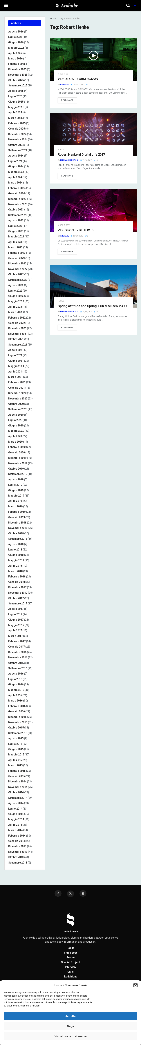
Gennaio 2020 (16, 452)
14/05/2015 (87, 312)
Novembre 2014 (17, 787)
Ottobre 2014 (16, 792)
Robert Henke (72, 18)
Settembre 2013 (17, 862)
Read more (67, 100)
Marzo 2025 (15, 118)
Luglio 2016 (15, 679)
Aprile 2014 (15, 824)
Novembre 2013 (17, 851)
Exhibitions (70, 976)
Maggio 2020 (16, 430)
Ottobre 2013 (16, 857)
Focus (61, 149)
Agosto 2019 (16, 479)
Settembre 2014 (17, 797)
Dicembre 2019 (17, 457)
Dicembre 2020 (17, 393)
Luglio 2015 (15, 743)
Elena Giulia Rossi (69, 160)
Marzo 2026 (15, 58)
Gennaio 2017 (16, 646)
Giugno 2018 (16, 554)
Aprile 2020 (15, 436)
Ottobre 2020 (16, 403)
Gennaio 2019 (16, 517)
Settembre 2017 (17, 603)
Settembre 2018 (17, 538)
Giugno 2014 (16, 814)
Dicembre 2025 (17, 69)
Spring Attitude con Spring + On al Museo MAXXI (93, 306)
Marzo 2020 (15, 441)
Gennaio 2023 (16, 258)
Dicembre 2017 (17, 587)
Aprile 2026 (15, 53)
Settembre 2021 (17, 344)
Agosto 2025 (16, 90)
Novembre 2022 (17, 269)
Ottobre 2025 (16, 80)
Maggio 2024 (16, 171)
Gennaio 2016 (16, 711)
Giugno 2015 (16, 749)
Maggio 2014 (16, 819)
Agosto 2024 (16, 155)
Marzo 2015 (15, 765)
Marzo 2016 (15, 700)
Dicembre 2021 (17, 328)
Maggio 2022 (16, 301)
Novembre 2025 (17, 74)
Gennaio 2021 (16, 387)
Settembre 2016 (17, 668)
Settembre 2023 (17, 215)
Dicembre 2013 (17, 846)
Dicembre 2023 (17, 198)
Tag (61, 18)
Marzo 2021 (15, 376)
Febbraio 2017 (17, 641)
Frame (71, 957)
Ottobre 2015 (16, 727)
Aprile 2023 (15, 242)
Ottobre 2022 (16, 274)
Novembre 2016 (17, 657)
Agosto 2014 (16, 803)
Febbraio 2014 (17, 835)
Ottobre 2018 (16, 533)
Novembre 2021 (17, 333)
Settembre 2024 (17, 150)
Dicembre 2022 (17, 263)
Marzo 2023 (15, 247)
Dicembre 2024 (17, 134)
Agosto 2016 (16, 673)
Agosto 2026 (16, 31)
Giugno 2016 (16, 684)
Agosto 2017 (16, 608)
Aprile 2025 (15, 112)
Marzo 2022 (15, 312)
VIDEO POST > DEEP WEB (75, 230)
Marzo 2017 (15, 636)
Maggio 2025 (16, 107)
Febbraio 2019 (17, 511)
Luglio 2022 (15, 290)
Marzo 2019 (15, 506)
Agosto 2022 (16, 285)
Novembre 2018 (17, 527)
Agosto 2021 (16, 349)
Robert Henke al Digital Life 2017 (81, 154)
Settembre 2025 (17, 85)
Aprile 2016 (15, 695)
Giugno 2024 (16, 166)
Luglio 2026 (15, 36)
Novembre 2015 (17, 722)
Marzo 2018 (15, 571)
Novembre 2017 (17, 592)
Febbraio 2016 (17, 706)
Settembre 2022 (17, 279)
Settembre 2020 (17, 409)
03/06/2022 (77, 84)
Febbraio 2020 (17, 447)
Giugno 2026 (16, 42)
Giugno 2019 (16, 490)
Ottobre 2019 (16, 468)
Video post (64, 74)
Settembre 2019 (17, 473)
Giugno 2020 (16, 425)
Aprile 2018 (15, 565)
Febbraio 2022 (17, 317)
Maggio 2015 (16, 754)
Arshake (64, 84)
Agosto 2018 (16, 544)
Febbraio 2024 (17, 188)
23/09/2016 (77, 236)
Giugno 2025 (16, 101)
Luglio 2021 (15, 355)
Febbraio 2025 (17, 123)
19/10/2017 (87, 160)
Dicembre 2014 (17, 781)
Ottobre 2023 (16, 209)
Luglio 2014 (15, 808)
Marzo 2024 (15, 182)
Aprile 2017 (15, 630)
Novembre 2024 (17, 139)
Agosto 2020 (16, 414)
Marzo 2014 (15, 830)
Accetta (70, 1016)
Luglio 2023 (15, 225)
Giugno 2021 (16, 360)
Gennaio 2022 (16, 322)
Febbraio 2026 (17, 63)
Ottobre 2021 (16, 339)
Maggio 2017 (16, 625)
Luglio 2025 (15, 96)
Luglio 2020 (15, 420)
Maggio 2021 (16, 366)
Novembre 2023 (17, 204)
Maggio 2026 (16, 47)
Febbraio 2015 (17, 770)
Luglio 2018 (15, 549)
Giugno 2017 (16, 619)
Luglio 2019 (15, 484)
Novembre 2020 (17, 398)
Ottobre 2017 (16, 598)
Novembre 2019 (17, 463)
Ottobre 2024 (16, 144)
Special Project (70, 962)
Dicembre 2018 (17, 522)
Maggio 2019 (16, 495)
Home (53, 18)
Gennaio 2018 (16, 581)
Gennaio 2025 (16, 128)
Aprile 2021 (15, 371)
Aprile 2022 (15, 306)
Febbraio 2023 (17, 252)
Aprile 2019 (15, 500)
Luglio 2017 (15, 614)
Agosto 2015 (16, 738)
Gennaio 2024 (16, 193)
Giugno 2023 (16, 231)
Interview (70, 967)
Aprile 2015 (15, 760)
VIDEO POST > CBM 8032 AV (78, 79)
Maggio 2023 (16, 236)
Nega (70, 1026)
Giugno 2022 (16, 296)
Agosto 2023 (16, 220)
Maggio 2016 (16, 689)
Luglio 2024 (15, 161)
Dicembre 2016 (17, 652)
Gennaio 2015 (16, 776)
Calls (70, 971)
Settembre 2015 (17, 733)
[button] (135, 985)
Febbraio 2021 (17, 382)
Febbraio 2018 (17, 576)
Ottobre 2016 (16, 662)
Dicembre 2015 (17, 716)
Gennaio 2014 (16, 840)
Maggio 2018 (16, 560)
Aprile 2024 (15, 177)
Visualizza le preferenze (71, 1036)
